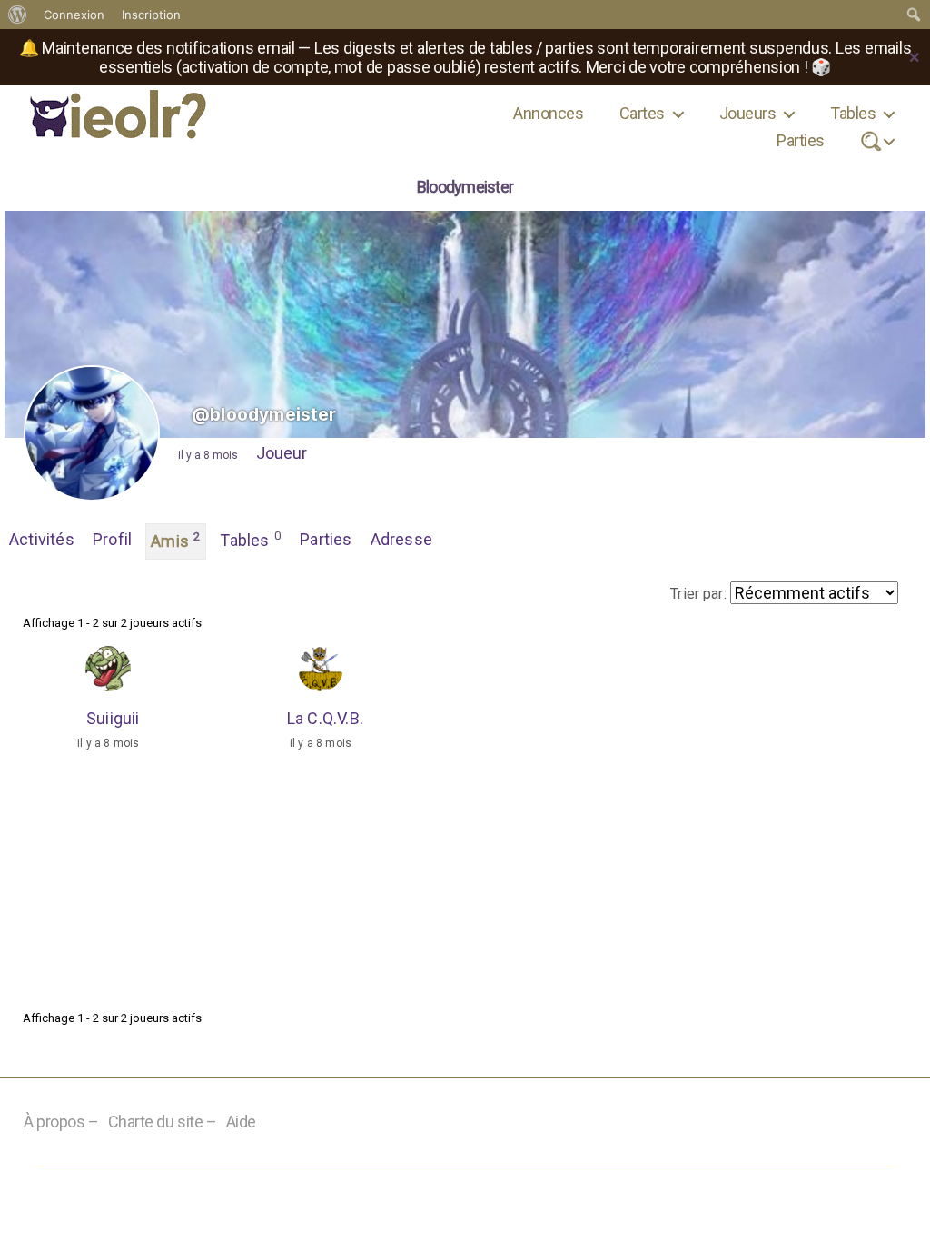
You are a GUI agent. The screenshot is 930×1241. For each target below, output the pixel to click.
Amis (175, 540)
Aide (241, 1121)
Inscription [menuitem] (151, 14)
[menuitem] (18, 14)
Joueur (281, 452)
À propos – (61, 1121)
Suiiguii (113, 718)
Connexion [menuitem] (74, 14)
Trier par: (698, 593)
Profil (112, 539)
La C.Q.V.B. (325, 718)
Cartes (642, 113)
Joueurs (747, 113)
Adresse (401, 539)
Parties (800, 140)
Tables (853, 113)
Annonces (548, 113)
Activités (41, 539)
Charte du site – (162, 1121)
